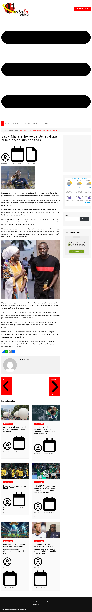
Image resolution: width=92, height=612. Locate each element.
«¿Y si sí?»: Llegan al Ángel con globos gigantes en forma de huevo (15, 429)
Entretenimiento (17, 123)
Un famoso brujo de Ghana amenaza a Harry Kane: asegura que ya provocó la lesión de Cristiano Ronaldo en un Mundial (45, 549)
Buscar (67, 215)
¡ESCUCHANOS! (44, 123)
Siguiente (53, 379)
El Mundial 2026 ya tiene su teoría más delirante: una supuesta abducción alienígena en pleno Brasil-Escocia (14, 549)
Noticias (7, 123)
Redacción (4, 163)
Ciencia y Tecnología (30, 123)
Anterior (5, 393)
